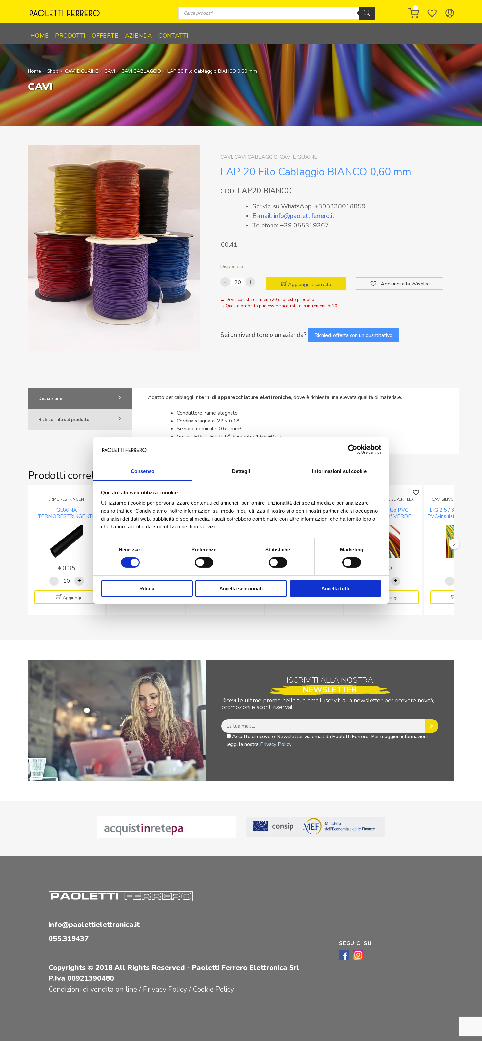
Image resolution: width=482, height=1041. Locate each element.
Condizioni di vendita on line (93, 989)
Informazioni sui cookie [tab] (339, 471)
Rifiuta (146, 588)
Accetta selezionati (241, 588)
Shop (53, 71)
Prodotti (70, 36)
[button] (374, 283)
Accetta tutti (335, 588)
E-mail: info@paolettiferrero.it (293, 216)
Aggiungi (72, 598)
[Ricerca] (367, 13)
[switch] (204, 562)
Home (39, 36)
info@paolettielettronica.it (94, 925)
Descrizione (50, 399)
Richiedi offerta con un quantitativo (353, 335)
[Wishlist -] (432, 13)
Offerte (105, 36)
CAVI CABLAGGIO (141, 71)
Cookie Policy (213, 989)
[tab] (80, 398)
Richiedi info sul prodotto (63, 419)
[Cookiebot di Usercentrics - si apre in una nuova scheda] (352, 449)
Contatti (173, 36)
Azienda (138, 36)
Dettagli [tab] (241, 471)
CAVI (109, 71)
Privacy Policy (275, 744)
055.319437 (69, 939)
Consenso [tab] (142, 471)
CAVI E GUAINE (81, 71)
